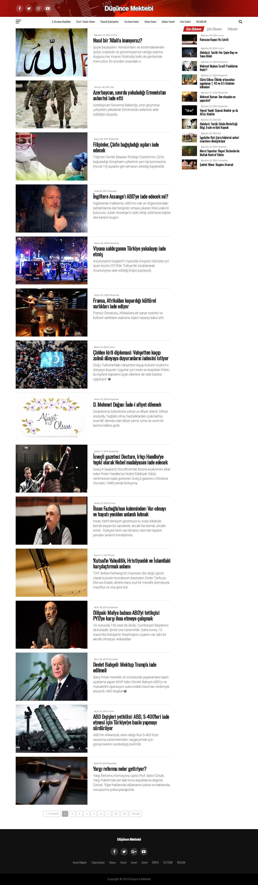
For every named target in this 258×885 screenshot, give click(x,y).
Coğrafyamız (98, 862)
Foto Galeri (185, 21)
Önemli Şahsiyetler (109, 21)
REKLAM (181, 862)
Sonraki (136, 813)
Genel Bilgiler (80, 862)
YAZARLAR (201, 21)
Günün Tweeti (168, 21)
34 (124, 813)
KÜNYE (155, 862)
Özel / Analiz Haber (85, 21)
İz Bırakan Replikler (61, 21)
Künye (112, 862)
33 (116, 813)
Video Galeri (150, 21)
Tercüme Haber (131, 21)
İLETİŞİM (168, 862)
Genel (123, 862)
